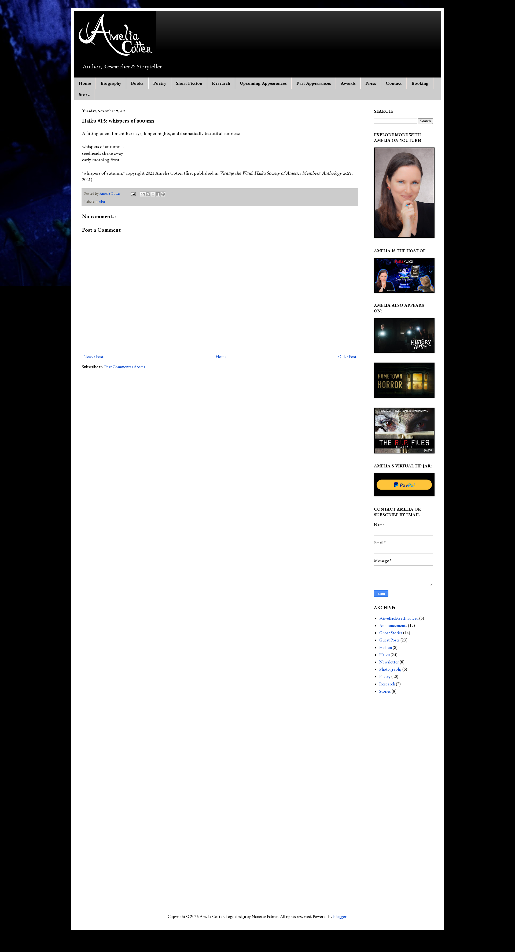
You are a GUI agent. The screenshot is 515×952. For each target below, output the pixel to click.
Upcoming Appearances (263, 83)
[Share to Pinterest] (163, 194)
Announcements (393, 625)
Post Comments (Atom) (124, 367)
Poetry (159, 83)
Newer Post (93, 356)
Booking (420, 83)
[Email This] (142, 194)
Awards (348, 83)
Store (84, 94)
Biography (111, 83)
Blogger (340, 916)
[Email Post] (133, 193)
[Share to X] (153, 194)
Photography (390, 669)
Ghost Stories (390, 633)
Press (370, 83)
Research (221, 83)
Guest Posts (389, 640)
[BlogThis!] (147, 194)
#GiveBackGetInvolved (398, 618)
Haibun (385, 647)
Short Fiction (189, 83)
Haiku (100, 201)
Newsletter (389, 662)
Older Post (347, 356)
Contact (394, 83)
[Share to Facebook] (158, 194)
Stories (385, 691)
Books (137, 83)
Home (85, 83)
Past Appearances (313, 83)
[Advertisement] (403, 783)
